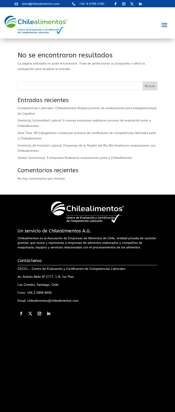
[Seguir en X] (132, 4)
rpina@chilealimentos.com (40, 3)
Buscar (150, 86)
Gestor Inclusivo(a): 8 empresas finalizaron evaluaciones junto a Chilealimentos (75, 158)
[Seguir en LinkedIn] (140, 4)
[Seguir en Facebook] (115, 4)
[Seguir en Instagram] (124, 4)
